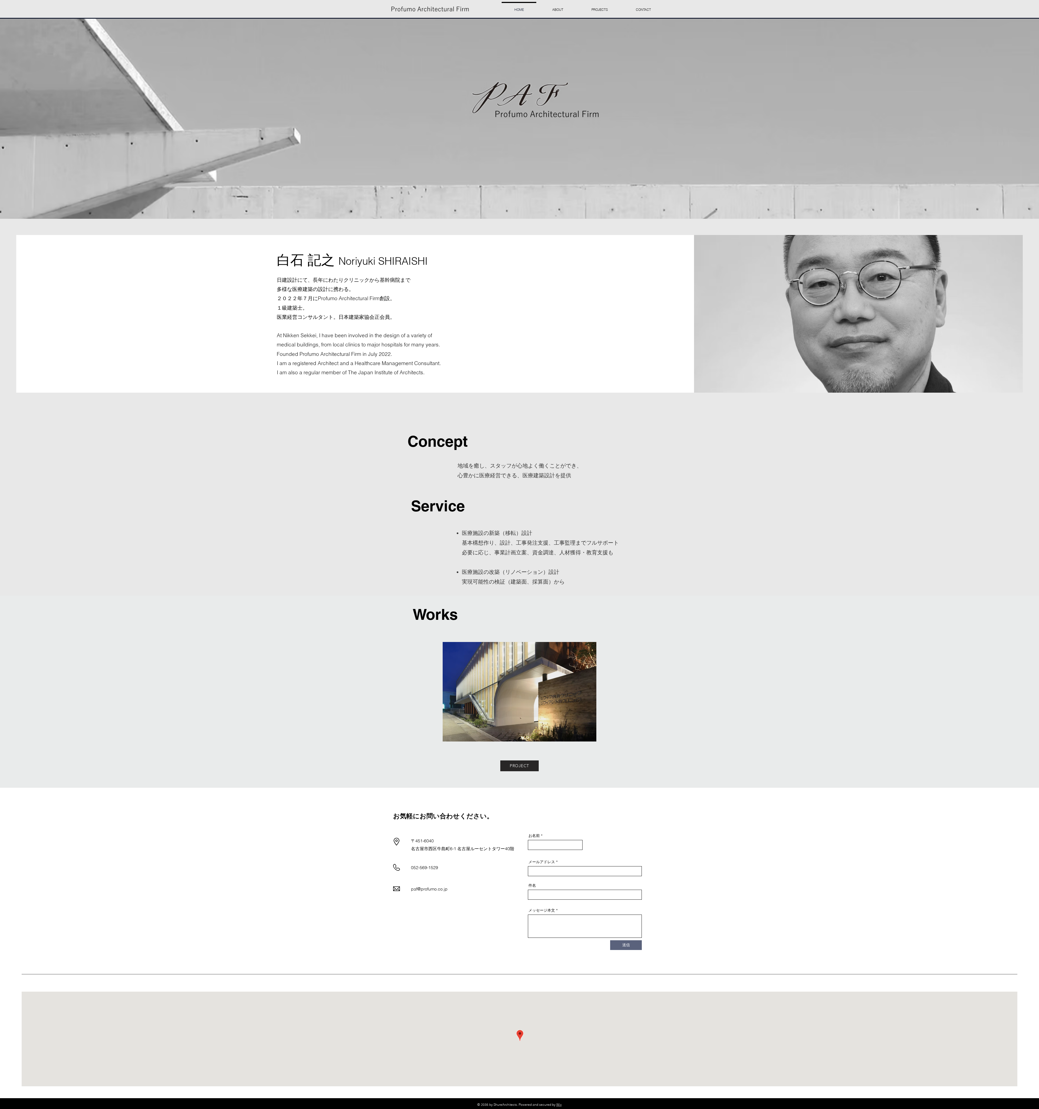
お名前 (534, 835)
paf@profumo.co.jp (429, 889)
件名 (532, 885)
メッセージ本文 (541, 910)
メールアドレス (541, 862)
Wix (559, 1105)
